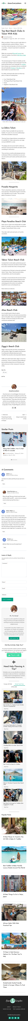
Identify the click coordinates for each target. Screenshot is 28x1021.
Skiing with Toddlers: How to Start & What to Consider (13, 450)
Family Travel (5, 28)
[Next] (24, 445)
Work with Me (7, 1009)
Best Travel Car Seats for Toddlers (12, 764)
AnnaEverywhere (14, 391)
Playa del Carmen (17, 53)
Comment (5, 563)
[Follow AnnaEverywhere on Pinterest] (15, 408)
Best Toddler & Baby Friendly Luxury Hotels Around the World (14, 867)
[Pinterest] (18, 1018)
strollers (24, 64)
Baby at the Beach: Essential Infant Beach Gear (14, 783)
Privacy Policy (17, 1007)
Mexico (10, 28)
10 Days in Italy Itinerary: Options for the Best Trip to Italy (12, 954)
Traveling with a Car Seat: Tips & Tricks (13, 745)
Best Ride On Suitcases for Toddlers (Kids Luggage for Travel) (13, 804)
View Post (6, 709)
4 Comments (22, 38)
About (9, 1007)
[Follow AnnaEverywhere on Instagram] (13, 408)
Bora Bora (19, 68)
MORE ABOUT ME (14, 638)
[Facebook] (10, 1018)
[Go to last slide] (4, 445)
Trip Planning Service (19, 1009)
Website (4, 594)
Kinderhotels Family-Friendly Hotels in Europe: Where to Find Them (14, 985)
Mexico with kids (18, 28)
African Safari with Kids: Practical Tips (11, 924)
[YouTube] (15, 1018)
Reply (4, 483)
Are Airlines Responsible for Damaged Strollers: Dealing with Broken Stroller (13, 725)
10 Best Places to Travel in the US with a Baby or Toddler (13, 838)
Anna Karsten (11, 491)
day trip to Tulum (22, 55)
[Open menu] (25, 3)
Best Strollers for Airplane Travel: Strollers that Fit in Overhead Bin (14, 705)
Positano (13, 68)
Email (3, 588)
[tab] (11, 459)
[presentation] (14, 439)
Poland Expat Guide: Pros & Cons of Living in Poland (7, 417)
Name (4, 582)
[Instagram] (12, 1018)
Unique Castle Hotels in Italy (21, 416)
